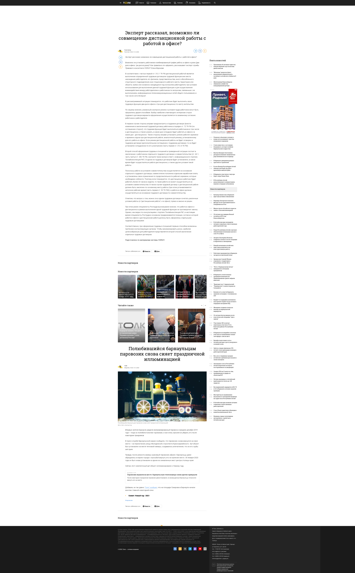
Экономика (192, 3)
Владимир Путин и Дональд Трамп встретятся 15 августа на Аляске (162, 335)
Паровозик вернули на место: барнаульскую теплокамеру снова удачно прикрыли (162, 475)
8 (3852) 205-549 (219, 556)
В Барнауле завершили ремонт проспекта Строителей (224, 161)
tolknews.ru (220, 528)
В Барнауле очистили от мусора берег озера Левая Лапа (224, 175)
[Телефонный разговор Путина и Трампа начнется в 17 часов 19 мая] (191, 325)
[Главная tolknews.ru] (127, 3)
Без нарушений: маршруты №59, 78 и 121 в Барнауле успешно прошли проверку (225, 389)
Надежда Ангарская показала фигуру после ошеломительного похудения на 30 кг (224, 202)
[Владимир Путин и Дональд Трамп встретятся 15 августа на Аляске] (161, 325)
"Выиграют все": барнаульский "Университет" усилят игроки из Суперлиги (224, 286)
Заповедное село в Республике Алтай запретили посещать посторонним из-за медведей (224, 365)
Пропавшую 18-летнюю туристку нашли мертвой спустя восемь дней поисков (225, 66)
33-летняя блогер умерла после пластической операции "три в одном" (224, 317)
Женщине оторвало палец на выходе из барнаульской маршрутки (223, 309)
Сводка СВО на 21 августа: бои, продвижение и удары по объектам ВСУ (223, 373)
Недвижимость (206, 3)
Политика (180, 3)
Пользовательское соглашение (225, 565)
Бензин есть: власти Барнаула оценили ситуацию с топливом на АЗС (225, 294)
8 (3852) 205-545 (219, 554)
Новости (141, 3)
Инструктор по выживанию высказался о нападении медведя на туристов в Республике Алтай (225, 396)
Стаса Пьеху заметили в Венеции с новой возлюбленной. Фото (225, 411)
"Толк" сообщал (151, 487)
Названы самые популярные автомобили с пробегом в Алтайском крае (223, 418)
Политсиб (126, 52)
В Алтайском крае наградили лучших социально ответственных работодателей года (225, 224)
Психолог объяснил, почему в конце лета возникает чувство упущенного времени (224, 139)
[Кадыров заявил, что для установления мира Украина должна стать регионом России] (131, 325)
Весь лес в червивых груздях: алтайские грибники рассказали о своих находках (225, 357)
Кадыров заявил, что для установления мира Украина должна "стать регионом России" (130, 334)
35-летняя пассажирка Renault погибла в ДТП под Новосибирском (224, 216)
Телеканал (153, 3)
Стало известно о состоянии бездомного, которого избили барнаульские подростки (223, 147)
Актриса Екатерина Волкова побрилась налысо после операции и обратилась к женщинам (225, 239)
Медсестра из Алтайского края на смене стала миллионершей (225, 209)
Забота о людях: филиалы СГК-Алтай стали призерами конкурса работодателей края (225, 350)
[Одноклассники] (204, 50)
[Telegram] (195, 50)
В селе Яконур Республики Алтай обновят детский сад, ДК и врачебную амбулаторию (225, 168)
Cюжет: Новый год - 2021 (139, 496)
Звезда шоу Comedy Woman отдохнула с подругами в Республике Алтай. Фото (222, 261)
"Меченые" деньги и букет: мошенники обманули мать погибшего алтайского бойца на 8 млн (225, 75)
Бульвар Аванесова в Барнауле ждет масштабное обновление (224, 195)
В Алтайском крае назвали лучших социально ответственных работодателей (225, 404)
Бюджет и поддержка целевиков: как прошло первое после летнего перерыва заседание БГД (225, 301)
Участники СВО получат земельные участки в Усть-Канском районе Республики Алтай (223, 325)
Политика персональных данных (225, 564)
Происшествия (167, 3)
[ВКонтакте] (200, 50)
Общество (127, 367)
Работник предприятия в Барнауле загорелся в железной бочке (225, 254)
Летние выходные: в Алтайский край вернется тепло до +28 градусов (224, 381)
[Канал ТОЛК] (157, 251)
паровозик (129, 500)
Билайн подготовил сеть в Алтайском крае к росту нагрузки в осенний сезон (225, 342)
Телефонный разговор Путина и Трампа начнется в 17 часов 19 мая (191, 335)
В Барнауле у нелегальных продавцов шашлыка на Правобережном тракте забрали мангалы (224, 277)
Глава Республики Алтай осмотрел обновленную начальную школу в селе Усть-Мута (225, 232)
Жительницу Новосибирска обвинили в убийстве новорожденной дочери (223, 84)
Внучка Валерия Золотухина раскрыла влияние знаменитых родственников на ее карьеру (224, 154)
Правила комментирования (224, 567)
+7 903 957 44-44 (219, 549)
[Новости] (146, 251)
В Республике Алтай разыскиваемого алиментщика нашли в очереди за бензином (224, 182)
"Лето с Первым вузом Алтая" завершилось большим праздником (223, 268)
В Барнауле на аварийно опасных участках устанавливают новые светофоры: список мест (225, 334)
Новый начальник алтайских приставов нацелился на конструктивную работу (223, 247)
